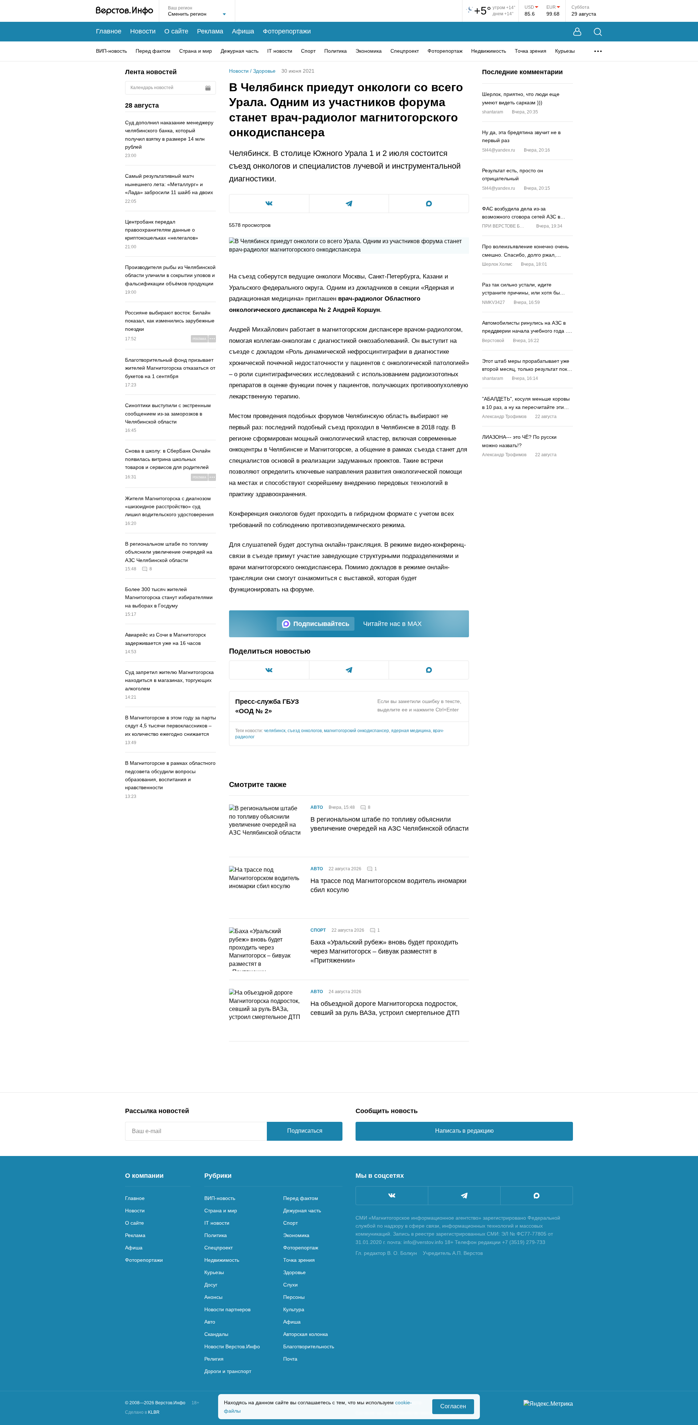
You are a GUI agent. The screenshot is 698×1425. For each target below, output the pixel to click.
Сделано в (142, 1412)
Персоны (294, 1297)
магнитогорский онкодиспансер (356, 730)
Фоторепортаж (445, 51)
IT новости (279, 51)
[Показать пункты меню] (598, 51)
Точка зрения (530, 51)
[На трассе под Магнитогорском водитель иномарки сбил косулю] (265, 888)
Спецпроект (404, 51)
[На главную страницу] (124, 11)
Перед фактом (153, 51)
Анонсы (213, 1297)
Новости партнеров (227, 1309)
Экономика (369, 51)
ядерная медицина (411, 730)
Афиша (243, 31)
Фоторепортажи (287, 31)
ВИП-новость (111, 51)
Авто (316, 807)
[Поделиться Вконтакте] (269, 203)
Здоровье (264, 71)
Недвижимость (488, 51)
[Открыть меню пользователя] (577, 32)
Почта (290, 1359)
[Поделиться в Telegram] (349, 203)
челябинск (274, 730)
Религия (214, 1359)
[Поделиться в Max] (429, 203)
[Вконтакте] (392, 1196)
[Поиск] (598, 32)
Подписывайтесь (321, 623)
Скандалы (216, 1334)
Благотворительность (308, 1346)
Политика (335, 51)
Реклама (210, 31)
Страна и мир (195, 51)
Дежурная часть (239, 51)
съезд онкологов (305, 730)
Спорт (308, 51)
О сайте (176, 31)
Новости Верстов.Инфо (232, 1346)
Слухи (290, 1285)
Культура (293, 1309)
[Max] (537, 1196)
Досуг (210, 1285)
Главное (108, 31)
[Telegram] (464, 1196)
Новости (143, 31)
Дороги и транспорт (227, 1371)
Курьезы (565, 51)
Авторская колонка (305, 1334)
